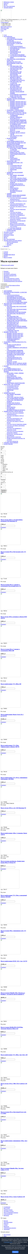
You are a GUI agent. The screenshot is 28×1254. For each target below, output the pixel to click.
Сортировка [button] (4, 284)
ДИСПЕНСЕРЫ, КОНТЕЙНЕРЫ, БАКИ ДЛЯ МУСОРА (14, 63)
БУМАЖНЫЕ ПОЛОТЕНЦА (18, 47)
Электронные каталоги (10, 1228)
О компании (7, 1207)
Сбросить (3, 492)
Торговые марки (8, 1222)
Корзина (9, 244)
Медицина (6, 277)
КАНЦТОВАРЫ (11, 230)
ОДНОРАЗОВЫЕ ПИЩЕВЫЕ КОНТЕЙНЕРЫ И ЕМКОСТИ (18, 120)
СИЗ (11, 171)
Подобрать (3, 490)
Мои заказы (10, 243)
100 (8, 286)
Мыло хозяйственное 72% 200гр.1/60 (11, 684)
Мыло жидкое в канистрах (17, 223)
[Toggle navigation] (1, 32)
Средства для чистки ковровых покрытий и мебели (18, 218)
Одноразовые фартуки (16, 165)
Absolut (4, 466)
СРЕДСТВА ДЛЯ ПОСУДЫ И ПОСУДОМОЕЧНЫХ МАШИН (18, 178)
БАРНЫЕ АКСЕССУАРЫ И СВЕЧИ (17, 363)
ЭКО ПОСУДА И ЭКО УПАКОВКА (16, 136)
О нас (5, 35)
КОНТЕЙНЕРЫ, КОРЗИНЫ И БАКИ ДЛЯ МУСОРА (18, 95)
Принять (15, 1252)
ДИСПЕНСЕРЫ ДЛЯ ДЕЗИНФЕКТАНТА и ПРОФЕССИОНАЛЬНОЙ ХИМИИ (17, 91)
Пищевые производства (10, 275)
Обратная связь (5, 28)
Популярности (13, 285)
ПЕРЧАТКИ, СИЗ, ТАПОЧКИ (12, 161)
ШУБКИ (12, 155)
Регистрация (7, 1234)
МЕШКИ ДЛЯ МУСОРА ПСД (18, 101)
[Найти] (9, 249)
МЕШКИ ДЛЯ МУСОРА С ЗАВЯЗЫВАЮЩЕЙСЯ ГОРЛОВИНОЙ (17, 107)
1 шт (3, 481)
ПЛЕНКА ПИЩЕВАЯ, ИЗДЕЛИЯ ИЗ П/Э (16, 118)
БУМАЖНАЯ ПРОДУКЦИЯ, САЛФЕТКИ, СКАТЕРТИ (14, 43)
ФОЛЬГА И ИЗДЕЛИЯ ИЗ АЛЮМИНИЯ (17, 115)
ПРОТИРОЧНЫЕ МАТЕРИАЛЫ (14, 49)
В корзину (3, 527)
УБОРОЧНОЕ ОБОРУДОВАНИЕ (15, 159)
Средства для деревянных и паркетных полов (17, 215)
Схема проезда (4, 22)
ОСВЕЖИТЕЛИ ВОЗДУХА (17, 185)
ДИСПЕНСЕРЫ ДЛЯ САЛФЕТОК (16, 82)
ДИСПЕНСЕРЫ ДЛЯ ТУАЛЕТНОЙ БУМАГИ (16, 66)
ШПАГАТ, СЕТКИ (15, 131)
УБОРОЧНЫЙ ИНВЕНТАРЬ (18, 154)
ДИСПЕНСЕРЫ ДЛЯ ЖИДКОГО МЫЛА (16, 76)
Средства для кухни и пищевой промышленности (18, 198)
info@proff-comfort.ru (6, 26)
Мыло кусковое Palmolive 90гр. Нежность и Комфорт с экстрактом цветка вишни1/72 (13, 993)
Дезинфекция (13, 222)
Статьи (5, 1225)
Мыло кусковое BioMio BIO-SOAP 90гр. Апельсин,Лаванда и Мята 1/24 (12, 1028)
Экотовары (7, 1229)
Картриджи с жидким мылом (17, 220)
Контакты (6, 246)
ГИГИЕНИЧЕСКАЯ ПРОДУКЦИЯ (15, 52)
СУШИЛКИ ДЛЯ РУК (16, 97)
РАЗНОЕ (9, 138)
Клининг (6, 271)
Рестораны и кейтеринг (10, 274)
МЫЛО (12, 186)
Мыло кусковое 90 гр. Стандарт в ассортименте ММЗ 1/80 (10, 650)
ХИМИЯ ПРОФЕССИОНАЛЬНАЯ (14, 194)
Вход (5, 1236)
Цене (18, 285)
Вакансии (6, 1226)
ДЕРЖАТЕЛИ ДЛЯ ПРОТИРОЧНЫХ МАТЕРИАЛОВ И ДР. (16, 86)
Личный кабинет (8, 7)
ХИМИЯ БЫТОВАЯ (12, 172)
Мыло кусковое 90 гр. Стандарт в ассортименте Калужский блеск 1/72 (11, 585)
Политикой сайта (8, 1242)
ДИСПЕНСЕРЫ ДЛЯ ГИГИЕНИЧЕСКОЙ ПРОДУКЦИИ (16, 73)
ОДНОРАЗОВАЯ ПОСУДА (17, 127)
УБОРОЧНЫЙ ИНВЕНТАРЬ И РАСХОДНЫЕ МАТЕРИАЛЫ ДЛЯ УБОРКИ (16, 143)
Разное (12, 140)
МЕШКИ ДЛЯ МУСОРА (13, 98)
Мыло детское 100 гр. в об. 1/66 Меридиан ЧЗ (13, 808)
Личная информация (12, 242)
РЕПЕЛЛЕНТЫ (14, 188)
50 (6, 286)
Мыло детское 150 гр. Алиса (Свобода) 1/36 (13, 1196)
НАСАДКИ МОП (14, 151)
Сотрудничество (8, 1214)
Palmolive (4, 464)
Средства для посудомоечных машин (17, 424)
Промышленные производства (12, 280)
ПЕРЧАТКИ (13, 169)
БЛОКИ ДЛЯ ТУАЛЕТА (16, 183)
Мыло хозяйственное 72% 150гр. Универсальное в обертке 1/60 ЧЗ (10, 746)
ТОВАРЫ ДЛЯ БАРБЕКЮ (14, 229)
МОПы (12, 157)
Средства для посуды (15, 227)
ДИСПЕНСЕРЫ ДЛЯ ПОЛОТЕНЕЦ (16, 69)
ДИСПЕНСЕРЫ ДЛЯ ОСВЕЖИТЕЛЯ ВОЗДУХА (17, 79)
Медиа (5, 4)
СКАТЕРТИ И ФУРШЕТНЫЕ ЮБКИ (17, 302)
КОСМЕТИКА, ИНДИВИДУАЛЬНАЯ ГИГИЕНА (16, 191)
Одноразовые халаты (15, 166)
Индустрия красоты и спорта (11, 278)
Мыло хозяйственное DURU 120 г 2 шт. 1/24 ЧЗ (14, 961)
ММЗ (3, 470)
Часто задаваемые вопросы (11, 1212)
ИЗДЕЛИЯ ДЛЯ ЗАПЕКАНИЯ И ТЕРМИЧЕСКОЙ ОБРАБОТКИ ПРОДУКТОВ (18, 124)
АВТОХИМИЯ (11, 37)
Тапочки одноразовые (16, 168)
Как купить (7, 1208)
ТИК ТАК (5, 469)
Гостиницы (7, 272)
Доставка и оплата (9, 232)
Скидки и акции (8, 233)
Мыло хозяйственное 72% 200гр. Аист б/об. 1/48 (14, 1054)
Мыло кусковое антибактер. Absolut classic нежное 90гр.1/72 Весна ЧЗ (13, 862)
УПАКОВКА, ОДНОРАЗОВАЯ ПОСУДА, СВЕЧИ (15, 110)
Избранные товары (9, 2)
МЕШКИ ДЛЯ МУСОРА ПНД (18, 104)
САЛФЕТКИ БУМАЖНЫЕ (17, 54)
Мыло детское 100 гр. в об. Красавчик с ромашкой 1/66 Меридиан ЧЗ (12, 520)
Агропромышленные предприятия (13, 281)
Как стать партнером (9, 6)
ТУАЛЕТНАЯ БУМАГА (16, 46)
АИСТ (4, 467)
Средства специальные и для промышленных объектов (17, 204)
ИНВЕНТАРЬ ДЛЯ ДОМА (17, 152)
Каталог (6, 36)
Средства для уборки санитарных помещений (16, 213)
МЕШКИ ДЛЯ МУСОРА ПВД (18, 103)
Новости (6, 3)
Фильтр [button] (3, 446)
